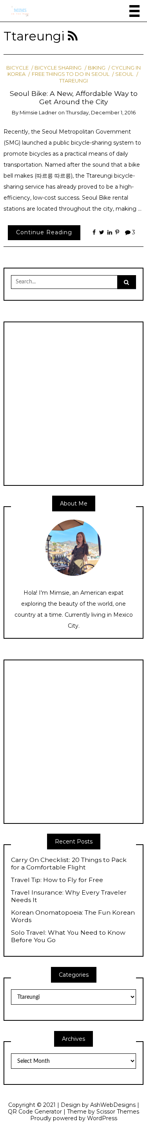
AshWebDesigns (113, 1104)
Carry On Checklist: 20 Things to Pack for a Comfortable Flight (69, 863)
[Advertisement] (73, 402)
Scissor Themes (117, 1111)
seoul (124, 74)
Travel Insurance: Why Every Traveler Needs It (69, 896)
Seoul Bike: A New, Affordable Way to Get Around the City (74, 97)
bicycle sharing (58, 67)
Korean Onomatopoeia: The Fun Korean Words (73, 916)
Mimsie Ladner (38, 112)
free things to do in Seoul (70, 74)
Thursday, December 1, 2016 (101, 112)
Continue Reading (44, 232)
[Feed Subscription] (73, 36)
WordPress (102, 1118)
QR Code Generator (35, 1111)
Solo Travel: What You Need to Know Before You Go (68, 936)
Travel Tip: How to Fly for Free (57, 880)
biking (96, 67)
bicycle (17, 67)
